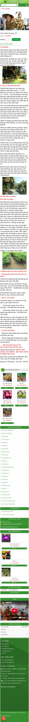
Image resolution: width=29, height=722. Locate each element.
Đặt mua (7, 387)
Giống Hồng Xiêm (6, 458)
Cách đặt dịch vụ (6, 651)
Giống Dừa (5, 479)
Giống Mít (4, 445)
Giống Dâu (5, 476)
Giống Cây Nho (6, 485)
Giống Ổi (4, 488)
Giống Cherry (5, 473)
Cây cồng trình (6, 494)
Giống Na (4, 461)
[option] (14, 541)
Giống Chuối (5, 464)
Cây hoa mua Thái (15, 544)
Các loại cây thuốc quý (8, 514)
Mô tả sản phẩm (6, 44)
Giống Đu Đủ (5, 470)
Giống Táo (4, 482)
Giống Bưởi (5, 436)
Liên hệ (4, 653)
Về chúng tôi (5, 644)
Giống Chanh (5, 439)
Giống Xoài (5, 454)
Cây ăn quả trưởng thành (8, 504)
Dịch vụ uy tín (5, 646)
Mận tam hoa (7, 401)
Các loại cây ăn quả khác (8, 501)
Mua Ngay (16, 39)
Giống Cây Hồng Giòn (8, 467)
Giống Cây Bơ (5, 491)
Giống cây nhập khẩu (7, 430)
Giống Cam (5, 442)
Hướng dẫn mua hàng (7, 648)
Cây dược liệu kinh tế (7, 511)
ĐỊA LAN (14, 578)
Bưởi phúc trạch (21, 401)
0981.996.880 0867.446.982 (12, 524)
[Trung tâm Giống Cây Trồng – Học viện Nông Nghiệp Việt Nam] (14, 1)
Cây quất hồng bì (7, 383)
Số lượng (2, 39)
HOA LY (14, 561)
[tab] (6, 44)
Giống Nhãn (5, 448)
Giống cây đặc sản (7, 433)
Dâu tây (21, 383)
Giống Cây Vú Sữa (7, 497)
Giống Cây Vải (6, 451)
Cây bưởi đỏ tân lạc (7, 418)
